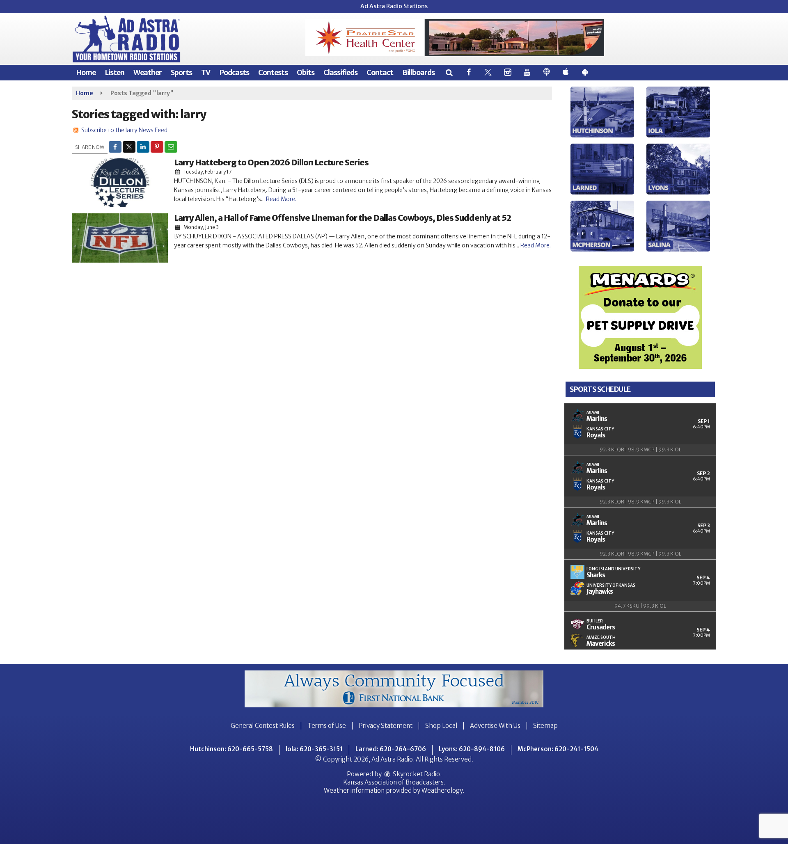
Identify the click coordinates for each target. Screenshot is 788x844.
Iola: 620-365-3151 (314, 749)
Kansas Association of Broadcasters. (394, 782)
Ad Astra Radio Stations (394, 6)
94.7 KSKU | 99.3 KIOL (640, 606)
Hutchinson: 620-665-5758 (231, 749)
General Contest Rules (263, 726)
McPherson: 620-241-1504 (558, 749)
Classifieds (340, 72)
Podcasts (234, 72)
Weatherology (442, 790)
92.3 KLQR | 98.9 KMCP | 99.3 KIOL (640, 449)
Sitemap (545, 726)
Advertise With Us (495, 726)
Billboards (418, 72)
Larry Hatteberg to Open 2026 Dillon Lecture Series (271, 162)
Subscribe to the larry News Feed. (125, 130)
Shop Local (441, 726)
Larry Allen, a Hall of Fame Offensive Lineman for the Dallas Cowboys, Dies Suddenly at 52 (342, 218)
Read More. (281, 199)
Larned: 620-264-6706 (390, 749)
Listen (114, 72)
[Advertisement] (454, 37)
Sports (181, 72)
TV (205, 72)
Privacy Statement (385, 726)
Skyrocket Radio (416, 774)
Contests (273, 72)
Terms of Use (326, 726)
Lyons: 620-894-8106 (472, 749)
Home (86, 72)
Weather (147, 72)
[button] (449, 72)
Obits (305, 72)
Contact (380, 72)
